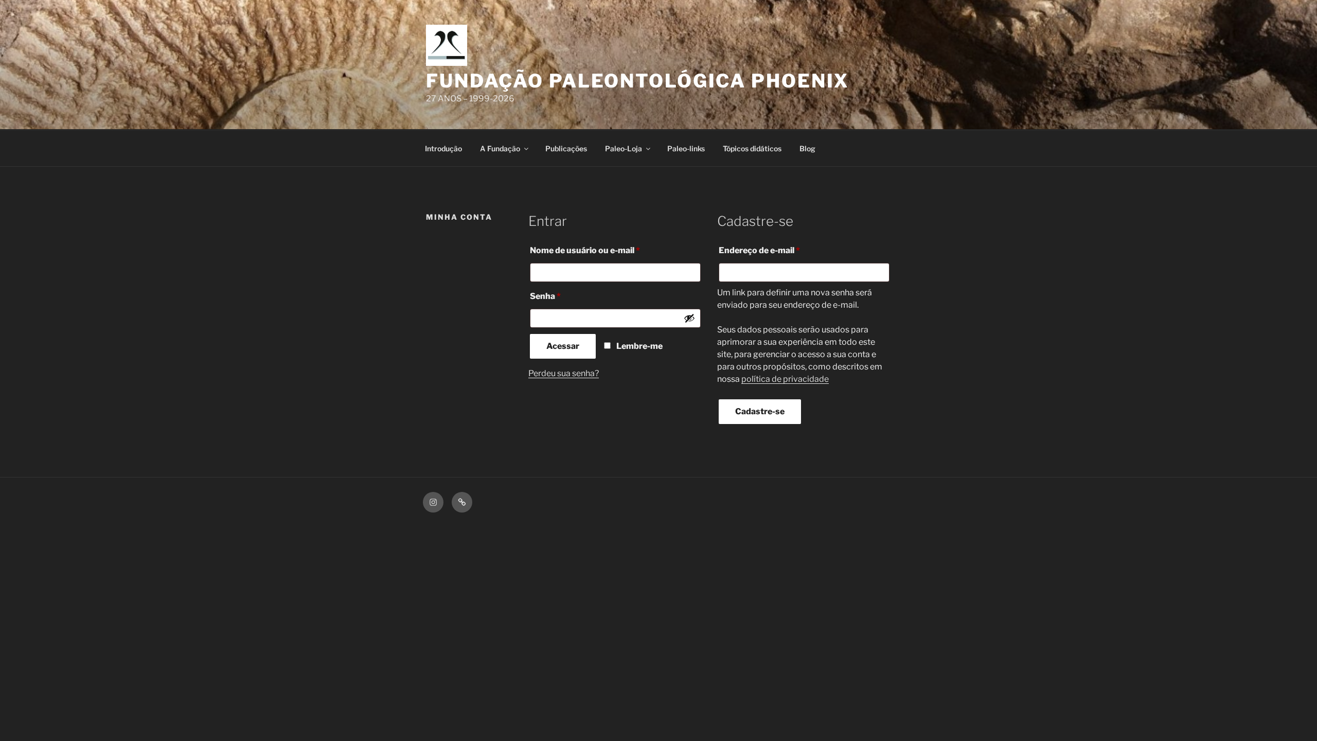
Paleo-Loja (623, 148)
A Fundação (500, 148)
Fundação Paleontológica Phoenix (637, 80)
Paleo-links (686, 148)
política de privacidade (785, 379)
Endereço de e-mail (782, 250)
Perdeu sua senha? (563, 373)
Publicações (566, 148)
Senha (568, 296)
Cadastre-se (760, 411)
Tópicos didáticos (752, 148)
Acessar (562, 346)
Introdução (443, 148)
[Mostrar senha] (689, 318)
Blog (807, 148)
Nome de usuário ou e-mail (608, 250)
